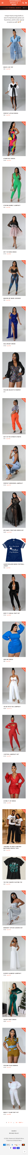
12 (16, 1122)
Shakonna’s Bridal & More (14, 3)
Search (14, 1131)
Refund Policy (14, 1133)
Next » (21, 1122)
